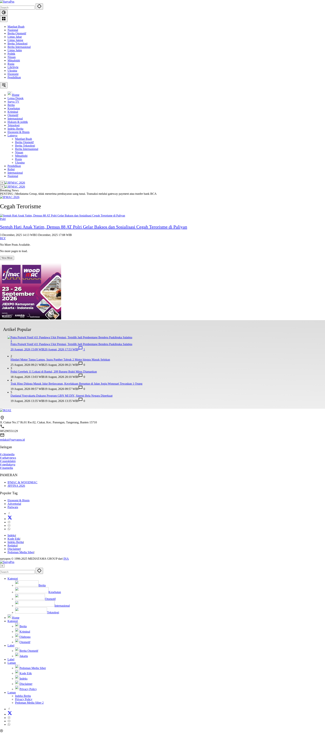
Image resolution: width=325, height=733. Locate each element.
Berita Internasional (19, 47)
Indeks (11, 535)
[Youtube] (9, 525)
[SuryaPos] (7, 1)
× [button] (2, 565)
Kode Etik (14, 538)
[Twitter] (10, 518)
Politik (11, 53)
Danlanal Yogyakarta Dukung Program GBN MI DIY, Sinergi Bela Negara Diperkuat (61, 395)
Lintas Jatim (15, 50)
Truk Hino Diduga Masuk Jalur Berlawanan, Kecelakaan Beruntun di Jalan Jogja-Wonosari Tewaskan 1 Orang (76, 383)
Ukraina (12, 70)
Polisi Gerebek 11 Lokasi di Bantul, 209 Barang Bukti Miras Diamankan (54, 371)
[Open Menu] (4, 19)
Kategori (13, 578)
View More (7, 257)
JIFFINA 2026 (16, 485)
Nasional (13, 30)
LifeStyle (13, 67)
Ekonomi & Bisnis (19, 500)
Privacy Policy (23, 699)
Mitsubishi (14, 60)
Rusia (11, 63)
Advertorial (14, 503)
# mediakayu (7, 464)
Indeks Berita (15, 542)
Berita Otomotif (17, 33)
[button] (39, 6)
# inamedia (6, 467)
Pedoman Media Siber (21, 552)
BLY (3, 238)
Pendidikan (14, 77)
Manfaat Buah (16, 26)
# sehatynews (8, 457)
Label (11, 645)
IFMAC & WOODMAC (22, 482)
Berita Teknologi (17, 43)
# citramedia (7, 454)
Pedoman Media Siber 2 (29, 702)
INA (66, 558)
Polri (3, 219)
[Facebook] (9, 513)
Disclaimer (14, 548)
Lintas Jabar (15, 36)
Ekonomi (13, 74)
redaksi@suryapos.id (12, 439)
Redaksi (12, 545)
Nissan (12, 57)
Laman (12, 662)
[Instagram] (9, 522)
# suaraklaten (8, 461)
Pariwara (13, 507)
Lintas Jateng (15, 40)
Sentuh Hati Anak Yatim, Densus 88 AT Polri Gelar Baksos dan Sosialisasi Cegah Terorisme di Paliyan (93, 226)
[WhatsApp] (9, 529)
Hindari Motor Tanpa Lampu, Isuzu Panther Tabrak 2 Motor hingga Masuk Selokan (60, 359)
